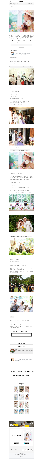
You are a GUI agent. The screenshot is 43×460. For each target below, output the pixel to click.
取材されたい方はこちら (26, 454)
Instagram (30, 42)
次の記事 (24, 364)
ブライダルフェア (14, 3)
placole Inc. (21, 458)
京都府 (11, 6)
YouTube (24, 42)
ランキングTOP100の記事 (21, 343)
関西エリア (18, 3)
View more (21, 417)
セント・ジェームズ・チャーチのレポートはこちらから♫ (15, 147)
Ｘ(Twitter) (18, 42)
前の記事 (19, 364)
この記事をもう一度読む (21, 346)
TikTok (12, 42)
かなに (16, 349)
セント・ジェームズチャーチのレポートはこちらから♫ (15, 87)
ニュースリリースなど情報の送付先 (21, 453)
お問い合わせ (21, 456)
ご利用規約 (18, 454)
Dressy (21, 1)
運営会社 (15, 454)
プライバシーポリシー (21, 454)
